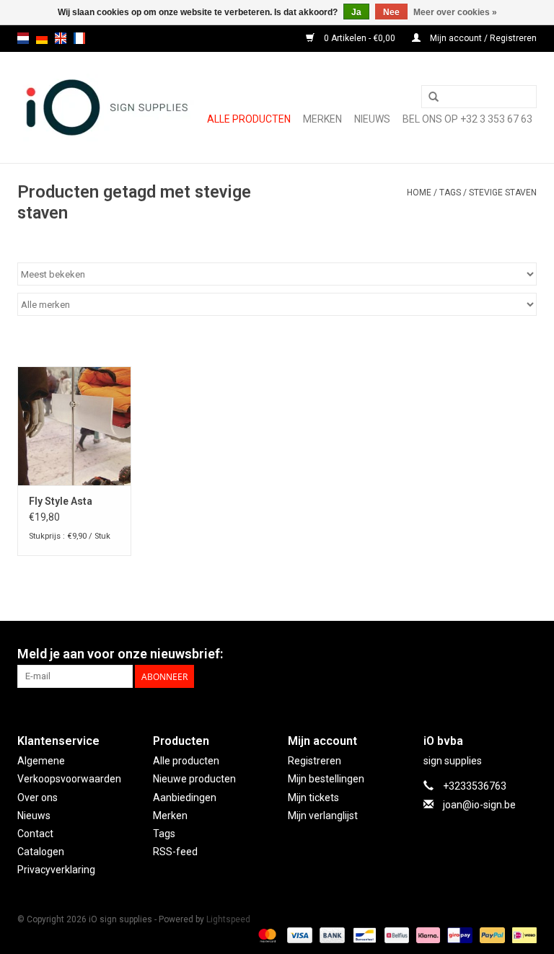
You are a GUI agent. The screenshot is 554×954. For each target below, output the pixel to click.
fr (79, 38)
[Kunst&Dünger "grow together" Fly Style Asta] (74, 425)
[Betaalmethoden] (266, 934)
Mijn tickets (313, 797)
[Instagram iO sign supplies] (525, 654)
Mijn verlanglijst (323, 815)
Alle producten (249, 119)
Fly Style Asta (60, 501)
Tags (450, 192)
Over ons (37, 797)
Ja (356, 12)
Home (419, 192)
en (60, 38)
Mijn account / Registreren (482, 38)
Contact (35, 833)
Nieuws (33, 815)
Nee (391, 12)
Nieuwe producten (194, 779)
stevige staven (503, 192)
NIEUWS (372, 119)
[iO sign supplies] (105, 107)
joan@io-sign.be (479, 805)
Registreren (314, 761)
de (42, 38)
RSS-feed (175, 851)
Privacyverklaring (56, 869)
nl (23, 38)
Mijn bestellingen (326, 779)
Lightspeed (228, 919)
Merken (322, 119)
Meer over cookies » (455, 12)
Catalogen (40, 851)
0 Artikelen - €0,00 (359, 38)
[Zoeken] (433, 97)
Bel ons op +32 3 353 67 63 (467, 119)
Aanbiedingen (184, 797)
